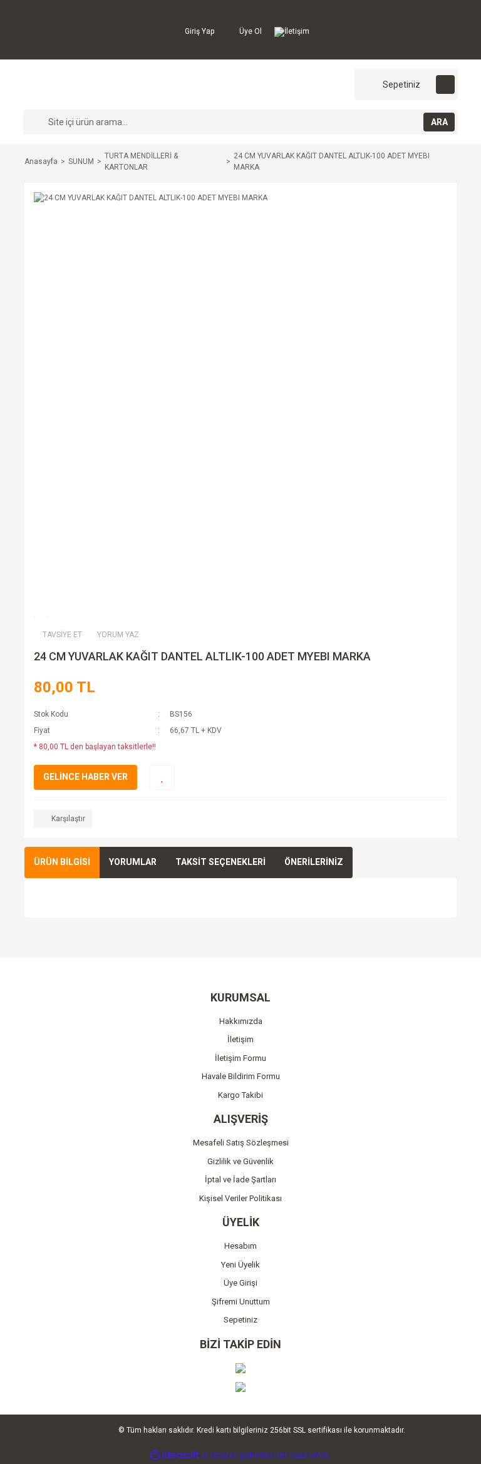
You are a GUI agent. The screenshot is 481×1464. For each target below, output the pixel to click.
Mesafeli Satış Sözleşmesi (241, 1142)
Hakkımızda (240, 1021)
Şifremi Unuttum (241, 1301)
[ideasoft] (175, 1455)
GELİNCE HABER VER (85, 777)
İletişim (296, 31)
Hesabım (240, 1246)
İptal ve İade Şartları (240, 1179)
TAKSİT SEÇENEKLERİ (220, 862)
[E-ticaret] (239, 1454)
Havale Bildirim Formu (241, 1076)
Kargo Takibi (240, 1095)
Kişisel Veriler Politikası (240, 1198)
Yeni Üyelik (240, 1264)
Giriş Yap (198, 31)
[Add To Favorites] (162, 777)
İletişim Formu (240, 1058)
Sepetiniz (240, 1319)
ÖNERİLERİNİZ (313, 862)
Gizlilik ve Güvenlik (240, 1161)
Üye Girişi (240, 1282)
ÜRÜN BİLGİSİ (62, 862)
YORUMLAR (133, 862)
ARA (439, 122)
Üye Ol (249, 31)
